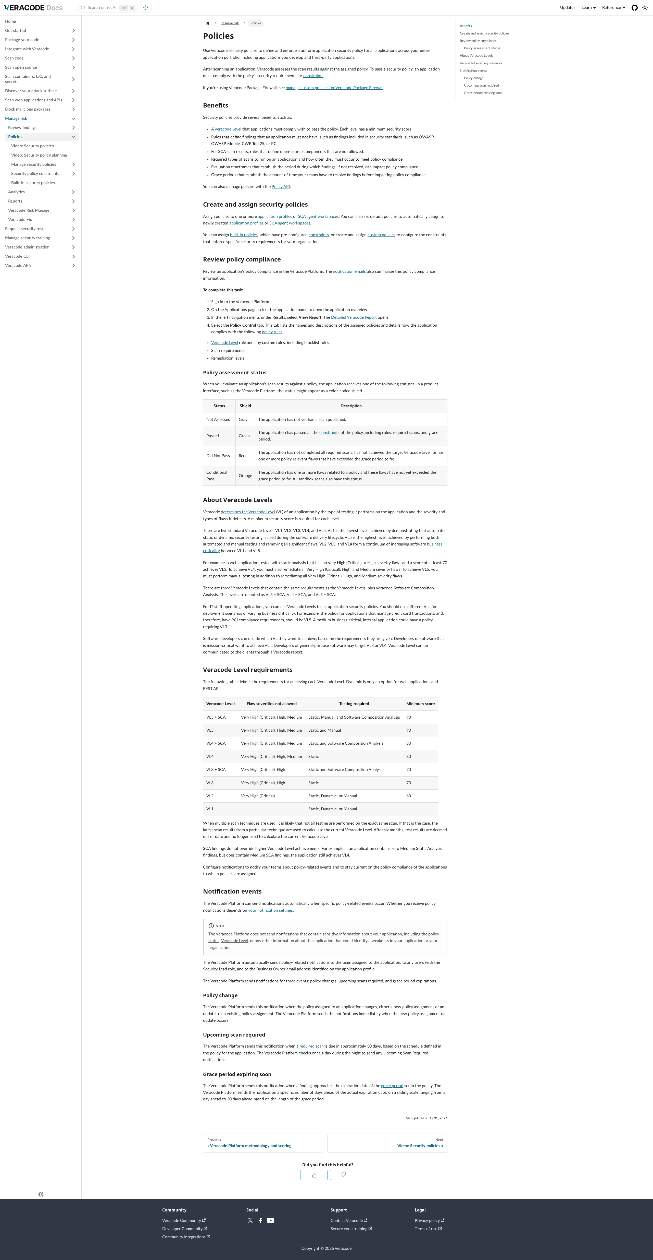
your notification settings (270, 910)
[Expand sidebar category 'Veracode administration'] (73, 247)
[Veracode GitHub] (635, 8)
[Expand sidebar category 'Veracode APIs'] (73, 265)
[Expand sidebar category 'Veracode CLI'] (73, 256)
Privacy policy (427, 1221)
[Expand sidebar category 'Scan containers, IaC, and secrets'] (73, 79)
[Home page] (208, 23)
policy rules (272, 332)
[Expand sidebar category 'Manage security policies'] (73, 164)
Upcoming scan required (481, 85)
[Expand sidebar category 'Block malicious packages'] (73, 109)
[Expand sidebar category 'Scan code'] (73, 58)
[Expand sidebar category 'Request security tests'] (73, 229)
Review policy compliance (478, 40)
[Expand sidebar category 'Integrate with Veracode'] (73, 49)
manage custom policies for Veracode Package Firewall (334, 88)
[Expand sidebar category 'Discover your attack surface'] (73, 91)
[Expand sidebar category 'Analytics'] (73, 192)
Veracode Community (181, 1221)
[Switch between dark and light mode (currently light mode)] (645, 8)
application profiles (275, 217)
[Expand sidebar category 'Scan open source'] (73, 67)
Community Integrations (184, 1237)
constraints (313, 76)
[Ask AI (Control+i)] (146, 8)
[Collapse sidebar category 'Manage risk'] (73, 118)
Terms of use (426, 1229)
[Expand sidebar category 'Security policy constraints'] (73, 174)
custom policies (381, 235)
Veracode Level (228, 129)
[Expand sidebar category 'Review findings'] (73, 128)
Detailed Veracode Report (354, 317)
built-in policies (244, 235)
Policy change (474, 78)
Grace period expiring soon (483, 92)
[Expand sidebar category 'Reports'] (73, 201)
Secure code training (349, 1229)
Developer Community (182, 1229)
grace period (392, 1086)
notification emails (349, 271)
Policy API (281, 187)
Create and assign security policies (484, 33)
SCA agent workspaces (318, 217)
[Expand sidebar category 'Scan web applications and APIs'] (73, 100)
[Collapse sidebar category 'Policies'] (73, 137)
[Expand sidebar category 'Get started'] (73, 31)
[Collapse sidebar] (41, 1194)
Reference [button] (611, 8)
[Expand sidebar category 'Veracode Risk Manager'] (73, 210)
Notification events (473, 70)
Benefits (466, 26)
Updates (567, 8)
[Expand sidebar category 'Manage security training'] (73, 238)
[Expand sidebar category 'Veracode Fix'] (73, 220)
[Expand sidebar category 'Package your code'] (73, 40)
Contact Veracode (347, 1221)
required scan (311, 1046)
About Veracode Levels (476, 55)
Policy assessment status (482, 48)
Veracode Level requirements (481, 63)
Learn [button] (587, 8)
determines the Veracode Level (248, 512)
